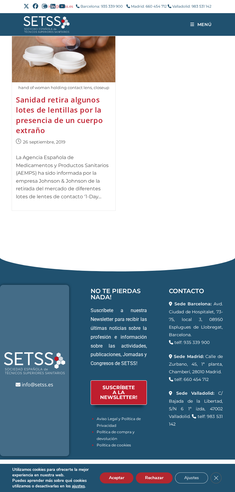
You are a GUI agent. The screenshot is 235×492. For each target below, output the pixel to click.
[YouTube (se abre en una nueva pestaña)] (62, 6)
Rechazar (154, 478)
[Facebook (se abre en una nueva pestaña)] (35, 6)
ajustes (78, 486)
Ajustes (191, 478)
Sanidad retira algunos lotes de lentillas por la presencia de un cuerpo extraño (59, 115)
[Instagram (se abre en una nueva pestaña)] (44, 6)
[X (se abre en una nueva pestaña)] (27, 6)
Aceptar (116, 478)
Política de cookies (114, 445)
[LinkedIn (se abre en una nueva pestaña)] (53, 6)
